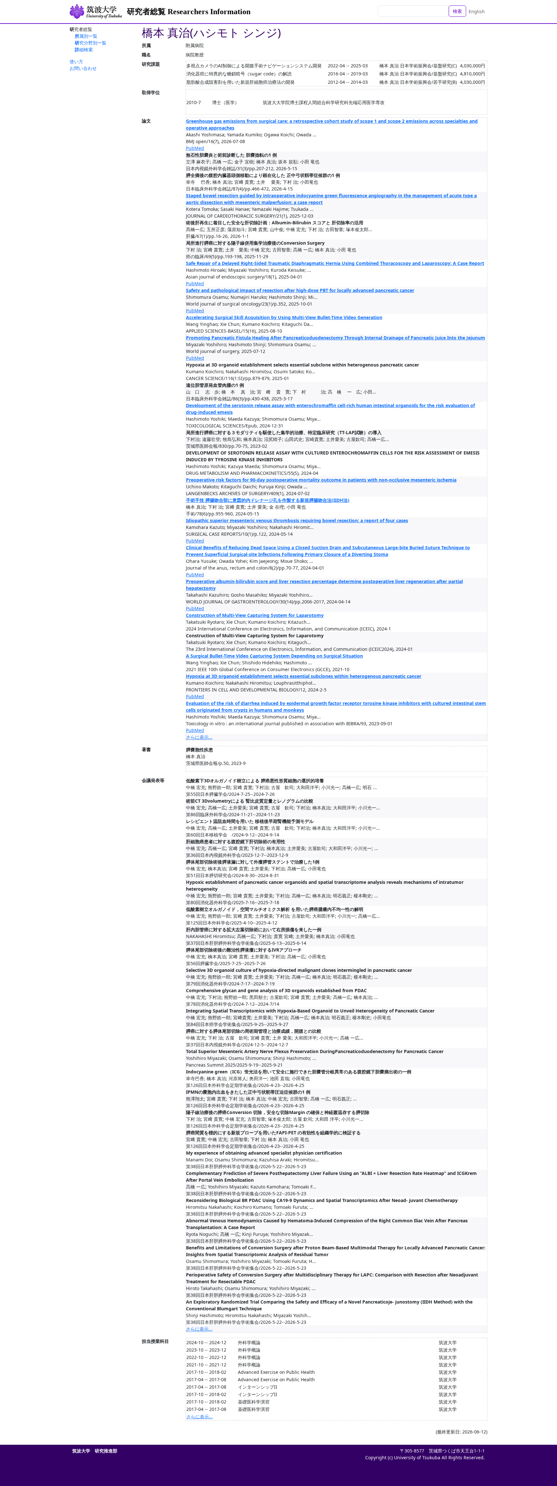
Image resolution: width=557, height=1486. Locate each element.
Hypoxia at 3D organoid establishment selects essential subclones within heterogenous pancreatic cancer (303, 676)
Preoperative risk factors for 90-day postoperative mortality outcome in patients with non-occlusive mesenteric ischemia (321, 480)
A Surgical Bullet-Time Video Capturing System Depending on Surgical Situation (274, 656)
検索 (457, 11)
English (477, 11)
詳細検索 (84, 49)
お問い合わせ (83, 68)
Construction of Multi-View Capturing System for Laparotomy (255, 615)
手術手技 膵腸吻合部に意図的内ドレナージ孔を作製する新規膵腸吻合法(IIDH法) (267, 500)
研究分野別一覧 (90, 43)
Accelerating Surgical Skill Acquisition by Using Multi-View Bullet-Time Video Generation (284, 317)
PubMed (195, 148)
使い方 (76, 61)
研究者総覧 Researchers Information (188, 11)
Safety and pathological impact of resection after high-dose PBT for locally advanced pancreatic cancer (300, 290)
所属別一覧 (86, 36)
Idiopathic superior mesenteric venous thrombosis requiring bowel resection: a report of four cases (297, 520)
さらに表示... (199, 737)
